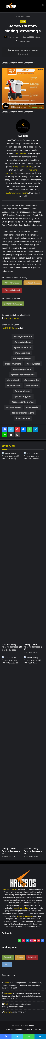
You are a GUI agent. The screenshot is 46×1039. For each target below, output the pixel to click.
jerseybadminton (23, 336)
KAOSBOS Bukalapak (12, 290)
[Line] (4, 434)
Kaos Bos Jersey (13, 37)
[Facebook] (4, 429)
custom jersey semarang (17, 193)
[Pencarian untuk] (43, 6)
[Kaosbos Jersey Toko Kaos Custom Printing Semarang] (11, 5)
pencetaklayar (23, 391)
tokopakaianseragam (23, 412)
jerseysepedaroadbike (23, 374)
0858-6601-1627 (19, 1012)
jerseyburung (23, 353)
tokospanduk (23, 418)
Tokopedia (8, 957)
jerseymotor (34, 363)
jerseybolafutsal (23, 347)
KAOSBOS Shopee (32, 283)
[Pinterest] (17, 429)
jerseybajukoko (23, 342)
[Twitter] (11, 429)
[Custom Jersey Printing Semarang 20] (34, 751)
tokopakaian (33, 407)
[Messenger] (23, 429)
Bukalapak (32, 957)
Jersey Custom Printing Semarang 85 (11, 851)
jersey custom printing (23, 166)
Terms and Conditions (14, 1029)
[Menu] (3, 6)
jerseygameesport (23, 358)
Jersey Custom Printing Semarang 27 (33, 647)
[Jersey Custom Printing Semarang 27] (34, 547)
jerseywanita (32, 380)
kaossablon (32, 385)
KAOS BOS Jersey (27, 1025)
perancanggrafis (23, 396)
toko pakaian (20, 153)
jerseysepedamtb (23, 369)
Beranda (20, 16)
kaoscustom (14, 385)
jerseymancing (14, 363)
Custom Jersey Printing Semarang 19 (12, 645)
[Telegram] (35, 429)
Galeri (28, 16)
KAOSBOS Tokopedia (12, 283)
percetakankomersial (23, 402)
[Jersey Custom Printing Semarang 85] (12, 751)
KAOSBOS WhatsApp (13, 304)
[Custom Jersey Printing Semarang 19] (12, 547)
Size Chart (28, 1029)
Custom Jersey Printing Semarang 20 (33, 851)
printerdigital (14, 407)
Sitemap (37, 1029)
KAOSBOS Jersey (11, 318)
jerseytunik (13, 380)
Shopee (20, 957)
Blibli (7, 964)
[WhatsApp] (29, 429)
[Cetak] (17, 434)
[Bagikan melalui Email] (11, 434)
